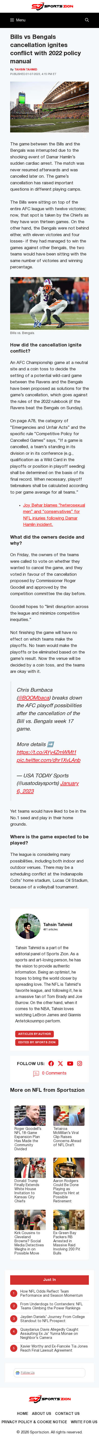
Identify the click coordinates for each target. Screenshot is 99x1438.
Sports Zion (36, 1042)
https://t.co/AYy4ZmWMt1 (46, 752)
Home (22, 1414)
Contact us (67, 1414)
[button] (87, 20)
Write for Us (84, 1422)
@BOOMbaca (33, 698)
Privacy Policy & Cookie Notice (34, 1422)
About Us (41, 1414)
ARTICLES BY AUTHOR (34, 1034)
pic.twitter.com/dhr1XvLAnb (48, 760)
